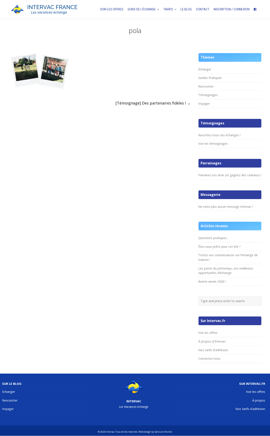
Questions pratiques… (213, 238)
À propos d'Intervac (212, 341)
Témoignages (208, 95)
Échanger (204, 69)
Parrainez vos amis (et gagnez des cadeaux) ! (229, 175)
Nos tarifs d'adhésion (213, 350)
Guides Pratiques (210, 78)
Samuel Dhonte (163, 431)
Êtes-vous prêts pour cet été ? (219, 247)
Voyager (204, 104)
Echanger (8, 392)
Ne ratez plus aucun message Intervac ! (225, 207)
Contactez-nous (209, 358)
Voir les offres (207, 333)
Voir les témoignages (213, 144)
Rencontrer (206, 86)
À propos (258, 400)
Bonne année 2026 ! (212, 281)
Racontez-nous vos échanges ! (219, 135)
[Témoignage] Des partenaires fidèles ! (153, 103)
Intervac (110, 431)
